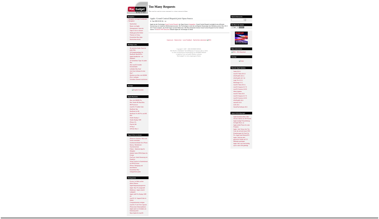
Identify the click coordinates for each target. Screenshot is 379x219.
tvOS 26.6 (236, 105)
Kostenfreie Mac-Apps (136, 37)
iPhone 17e (133, 122)
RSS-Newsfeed (241, 52)
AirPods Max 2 (134, 129)
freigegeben (192, 24)
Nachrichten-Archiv (135, 39)
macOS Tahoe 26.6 (238, 93)
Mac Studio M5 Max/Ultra (137, 102)
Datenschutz (178, 40)
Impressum (170, 40)
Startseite (157, 15)
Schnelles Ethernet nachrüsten (138, 79)
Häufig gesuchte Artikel (136, 33)
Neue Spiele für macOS (136, 213)
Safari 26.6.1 (237, 71)
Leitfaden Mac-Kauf (135, 69)
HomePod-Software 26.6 (240, 107)
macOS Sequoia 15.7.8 (240, 96)
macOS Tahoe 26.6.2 (239, 73)
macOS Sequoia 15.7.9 (240, 87)
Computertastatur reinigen (137, 202)
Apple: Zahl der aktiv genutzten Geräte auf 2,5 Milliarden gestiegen (240, 139)
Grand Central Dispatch (171, 24)
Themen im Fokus (135, 35)
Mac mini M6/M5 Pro (136, 100)
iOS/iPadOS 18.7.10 (239, 78)
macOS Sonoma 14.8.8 (240, 98)
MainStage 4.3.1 (238, 82)
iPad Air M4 (133, 124)
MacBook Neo (134, 109)
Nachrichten (133, 24)
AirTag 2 (132, 126)
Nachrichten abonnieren (200, 40)
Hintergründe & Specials (137, 28)
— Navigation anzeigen (133, 19)
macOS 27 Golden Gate (137, 107)
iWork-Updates (237, 91)
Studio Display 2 (134, 117)
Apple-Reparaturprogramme (137, 185)
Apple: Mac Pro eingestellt (137, 188)
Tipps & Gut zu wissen (136, 30)
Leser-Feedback (187, 40)
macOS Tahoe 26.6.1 (239, 85)
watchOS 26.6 (237, 102)
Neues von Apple (134, 26)
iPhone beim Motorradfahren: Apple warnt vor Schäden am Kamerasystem (138, 208)
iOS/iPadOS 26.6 (238, 100)
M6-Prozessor (134, 104)
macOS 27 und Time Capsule (138, 204)
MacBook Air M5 (134, 111)
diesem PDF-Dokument (162, 29)
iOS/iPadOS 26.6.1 (238, 76)
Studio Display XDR (135, 120)
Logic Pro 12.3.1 (238, 80)
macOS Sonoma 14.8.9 (240, 89)
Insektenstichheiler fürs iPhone (138, 142)
